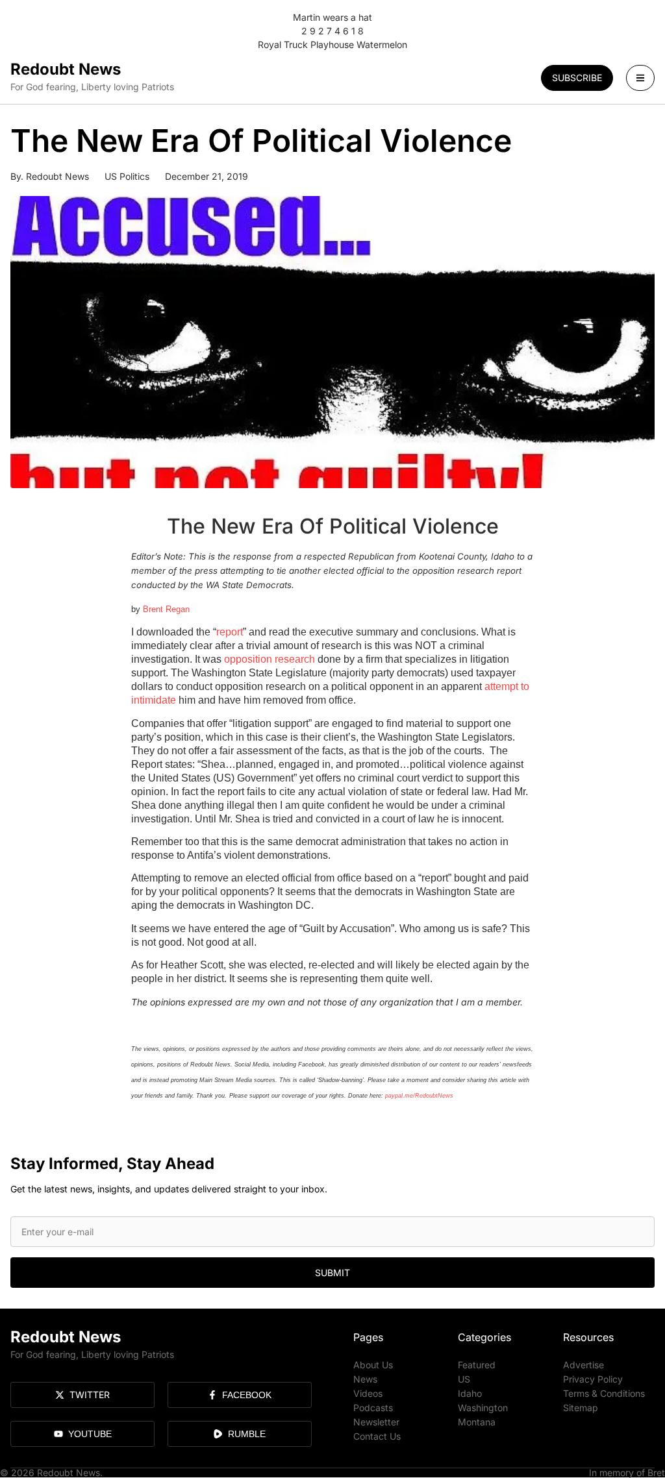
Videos (368, 1393)
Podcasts (373, 1407)
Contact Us (377, 1436)
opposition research (269, 659)
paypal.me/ (400, 1095)
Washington (483, 1407)
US (464, 1379)
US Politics (127, 176)
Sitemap (580, 1407)
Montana (477, 1421)
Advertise (583, 1364)
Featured (477, 1364)
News (365, 1379)
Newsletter (376, 1421)
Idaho (470, 1393)
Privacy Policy (593, 1379)
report (229, 631)
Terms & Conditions (604, 1393)
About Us (373, 1364)
